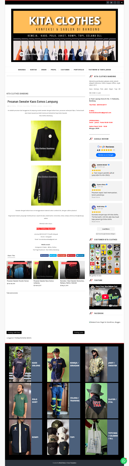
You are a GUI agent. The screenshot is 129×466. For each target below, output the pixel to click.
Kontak (33, 70)
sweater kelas (47, 106)
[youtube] (118, 2)
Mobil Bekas (62, 463)
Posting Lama (78, 332)
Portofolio (79, 70)
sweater (39, 106)
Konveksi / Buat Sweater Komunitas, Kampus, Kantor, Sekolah (72, 282)
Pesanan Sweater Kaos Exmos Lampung (44, 282)
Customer (65, 70)
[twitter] (111, 2)
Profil (53, 70)
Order (43, 70)
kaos (20, 106)
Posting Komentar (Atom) (23, 338)
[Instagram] (114, 2)
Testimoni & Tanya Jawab (99, 70)
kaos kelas (26, 106)
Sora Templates (71, 463)
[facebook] (107, 2)
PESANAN (33, 106)
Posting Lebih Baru (14, 332)
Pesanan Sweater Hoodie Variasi (18, 281)
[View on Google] (94, 166)
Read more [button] (96, 197)
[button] (124, 461)
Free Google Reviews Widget (106, 234)
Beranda (22, 70)
